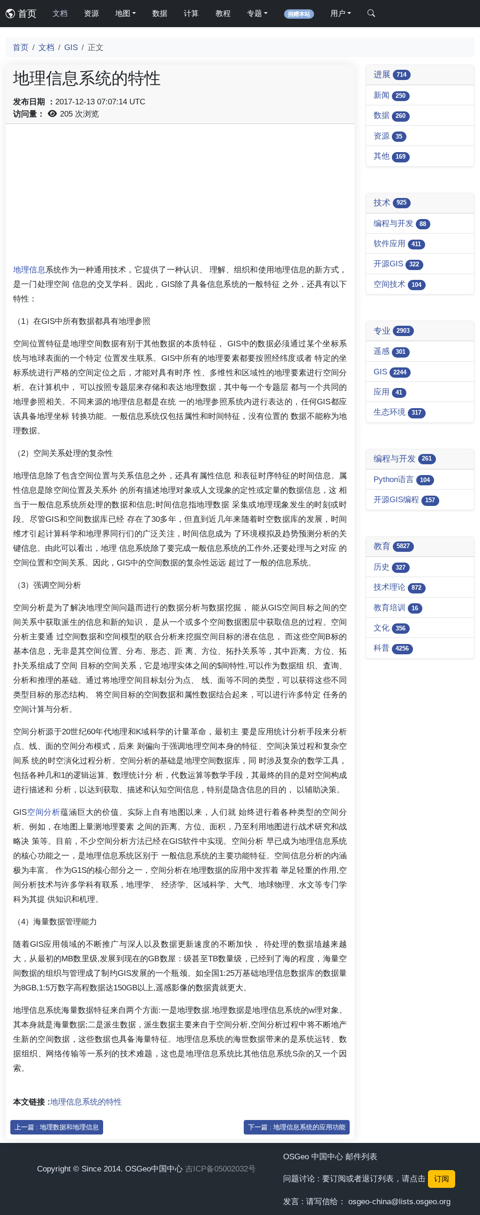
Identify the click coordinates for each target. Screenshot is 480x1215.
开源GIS (396, 263)
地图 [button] (122, 13)
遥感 (389, 351)
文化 (389, 627)
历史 (389, 566)
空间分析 (43, 812)
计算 (191, 13)
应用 (388, 391)
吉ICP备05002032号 (220, 1168)
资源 (91, 13)
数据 (159, 13)
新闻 (389, 95)
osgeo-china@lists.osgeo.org (399, 1201)
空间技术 (397, 284)
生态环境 (397, 412)
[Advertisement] (180, 197)
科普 (391, 647)
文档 (60, 13)
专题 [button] (254, 13)
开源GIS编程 (404, 499)
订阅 (441, 1179)
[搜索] (371, 13)
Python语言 (402, 479)
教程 (223, 13)
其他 (389, 156)
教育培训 (396, 607)
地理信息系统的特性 (86, 1101)
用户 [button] (337, 13)
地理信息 (29, 269)
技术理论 (397, 587)
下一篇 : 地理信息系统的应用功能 (296, 1127)
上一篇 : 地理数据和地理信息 (57, 1127)
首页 (26, 13)
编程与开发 (400, 223)
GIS (71, 47)
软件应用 (397, 243)
